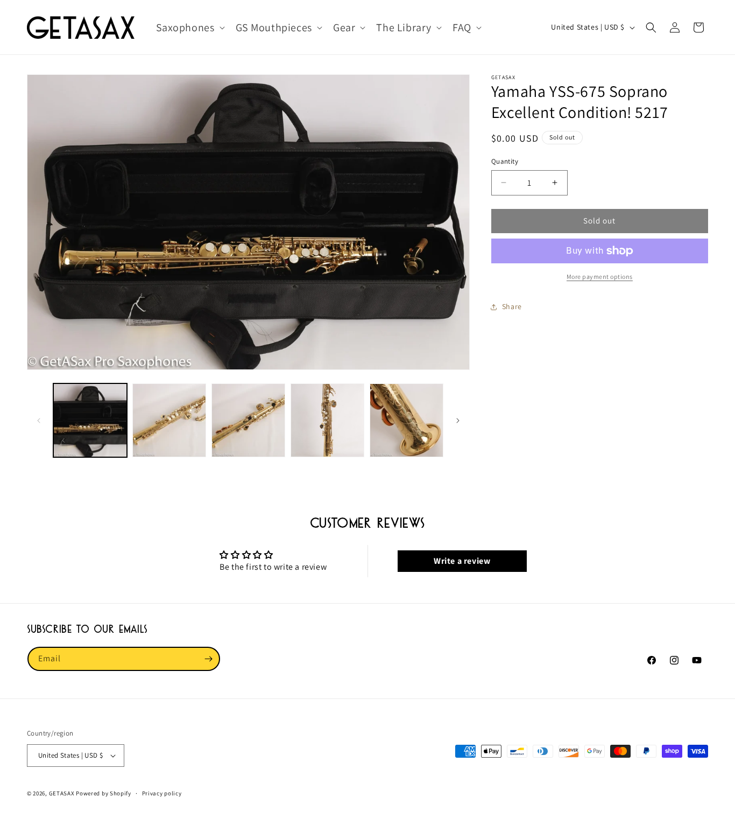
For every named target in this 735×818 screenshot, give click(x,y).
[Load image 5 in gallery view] (406, 420)
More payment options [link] (600, 276)
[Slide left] (39, 420)
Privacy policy (162, 793)
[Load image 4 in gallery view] (327, 420)
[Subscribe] (208, 659)
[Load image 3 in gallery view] (248, 420)
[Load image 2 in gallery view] (169, 420)
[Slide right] (458, 420)
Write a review (462, 561)
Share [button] (512, 306)
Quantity (504, 161)
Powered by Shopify (103, 793)
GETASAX (62, 793)
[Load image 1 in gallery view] (90, 420)
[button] (189, 27)
